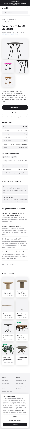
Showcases (4, 386)
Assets (3, 19)
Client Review (19, 383)
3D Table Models (11, 19)
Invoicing (18, 388)
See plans (15, 113)
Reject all (15, 416)
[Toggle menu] (27, 8)
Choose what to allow (14, 420)
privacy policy (22, 412)
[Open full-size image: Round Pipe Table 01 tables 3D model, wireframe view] (8, 80)
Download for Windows (7, 391)
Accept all (15, 424)
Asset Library (5, 380)
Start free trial (14, 107)
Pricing (3, 388)
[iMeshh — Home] (5, 8)
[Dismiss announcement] (28, 3)
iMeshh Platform (5, 383)
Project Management (21, 380)
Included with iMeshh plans (10, 34)
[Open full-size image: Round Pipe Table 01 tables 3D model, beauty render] (22, 66)
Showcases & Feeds (21, 386)
